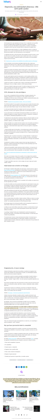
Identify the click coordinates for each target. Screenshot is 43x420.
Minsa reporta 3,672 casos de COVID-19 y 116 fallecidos (21, 399)
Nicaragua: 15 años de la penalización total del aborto (19, 292)
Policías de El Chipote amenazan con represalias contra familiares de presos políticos (34, 399)
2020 (25, 176)
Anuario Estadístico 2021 (16, 175)
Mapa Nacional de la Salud (9, 170)
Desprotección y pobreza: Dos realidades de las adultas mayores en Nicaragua (21, 60)
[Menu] (41, 2)
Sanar (32, 338)
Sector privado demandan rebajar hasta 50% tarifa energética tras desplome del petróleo (8, 400)
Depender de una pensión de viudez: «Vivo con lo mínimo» (19, 101)
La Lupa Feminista (20, 14)
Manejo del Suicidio (12, 338)
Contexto (21, 4)
